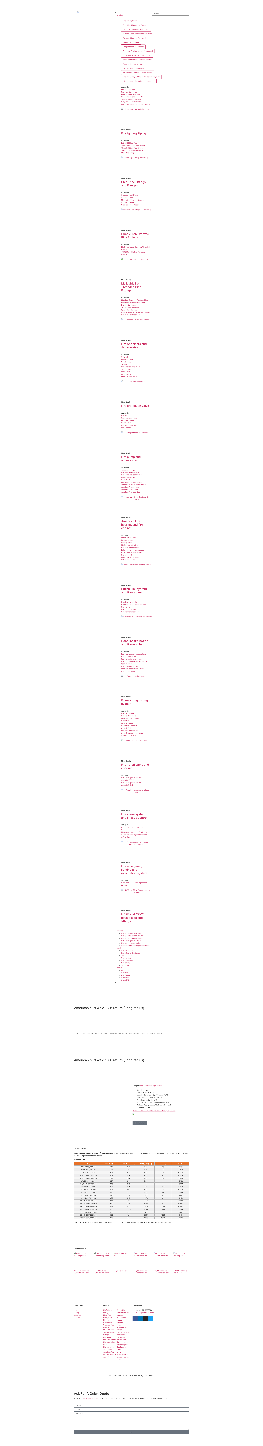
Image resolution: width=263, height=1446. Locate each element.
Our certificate (127, 950)
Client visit (125, 978)
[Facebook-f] (135, 1318)
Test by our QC (127, 955)
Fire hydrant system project (132, 938)
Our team (124, 973)
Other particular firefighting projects (135, 946)
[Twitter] (150, 1318)
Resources (125, 970)
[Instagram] (145, 1318)
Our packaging (127, 960)
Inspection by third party (131, 953)
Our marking (126, 958)
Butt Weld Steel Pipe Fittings (120, 1033)
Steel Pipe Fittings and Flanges (97, 1033)
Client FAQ (125, 980)
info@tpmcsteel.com (91, 1398)
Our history (125, 975)
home (119, 12)
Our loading (125, 963)
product (120, 15)
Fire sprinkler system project (132, 936)
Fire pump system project (131, 943)
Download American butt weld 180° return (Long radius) (154, 1111)
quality (119, 948)
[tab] (130, 21)
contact (120, 982)
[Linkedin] (140, 1318)
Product (82, 1033)
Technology (125, 965)
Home (76, 1033)
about (119, 968)
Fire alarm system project (131, 941)
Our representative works (131, 933)
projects (120, 931)
